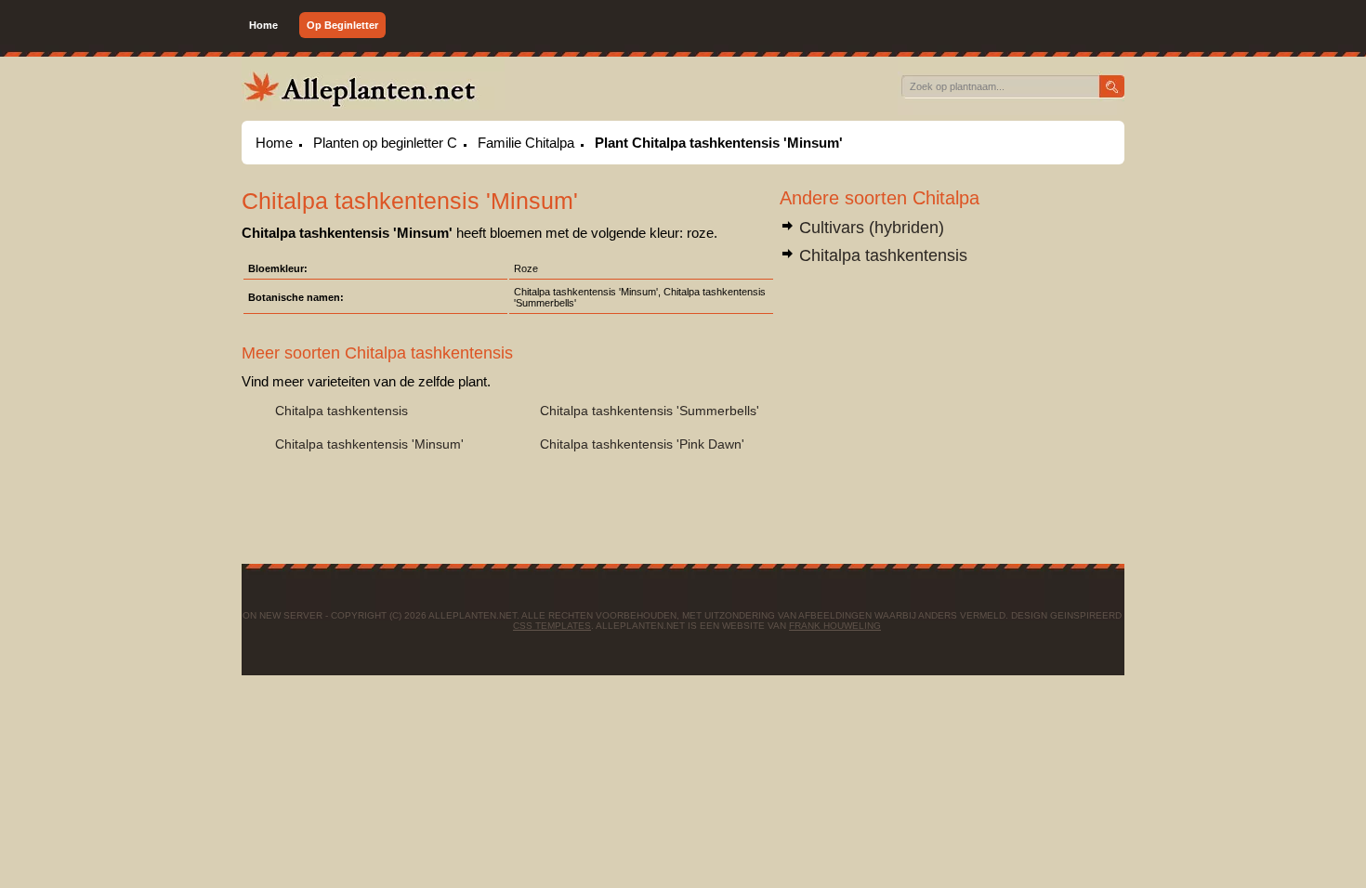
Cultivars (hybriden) (869, 227)
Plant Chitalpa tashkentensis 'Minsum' (719, 142)
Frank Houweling (835, 625)
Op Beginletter (342, 25)
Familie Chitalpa (526, 142)
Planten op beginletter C (385, 142)
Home (263, 25)
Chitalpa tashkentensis (881, 255)
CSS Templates (552, 625)
